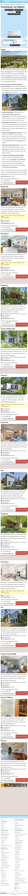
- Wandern (3, 875)
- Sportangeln (4, 880)
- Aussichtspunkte (5, 857)
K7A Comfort (5, 562)
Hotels (18, 11)
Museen (21, 163)
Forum (16, 826)
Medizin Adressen (19, 825)
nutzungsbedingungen (10, 893)
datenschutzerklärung (18, 893)
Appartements (9, 9)
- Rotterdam (17, 865)
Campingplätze (18, 9)
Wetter (2, 828)
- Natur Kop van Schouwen (21, 882)
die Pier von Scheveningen (11, 167)
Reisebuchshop (18, 828)
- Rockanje (17, 867)
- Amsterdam (18, 849)
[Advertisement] (14, 22)
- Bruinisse (17, 875)
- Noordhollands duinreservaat (18, 843)
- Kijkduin (3, 842)
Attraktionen (4, 859)
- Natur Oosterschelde (20, 878)
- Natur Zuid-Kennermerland (18, 847)
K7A (2, 607)
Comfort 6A (4, 422)
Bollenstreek (18, 857)
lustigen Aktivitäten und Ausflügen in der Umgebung (15, 77)
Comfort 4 (4, 375)
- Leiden (16, 856)
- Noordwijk (17, 861)
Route (16, 822)
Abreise (9, 34)
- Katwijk (17, 862)
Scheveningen (8, 71)
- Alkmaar (17, 839)
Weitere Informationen (8, 182)
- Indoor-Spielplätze (5, 865)
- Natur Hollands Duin (20, 859)
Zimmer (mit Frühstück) (14, 14)
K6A (2, 470)
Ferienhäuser (11, 11)
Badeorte (3, 823)
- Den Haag (17, 864)
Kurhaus (23, 165)
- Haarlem (17, 851)
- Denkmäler (4, 855)
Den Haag (21, 71)
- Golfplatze (3, 877)
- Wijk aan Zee (18, 845)
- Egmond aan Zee (19, 840)
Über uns (17, 886)
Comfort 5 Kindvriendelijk (8, 654)
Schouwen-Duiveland (20, 870)
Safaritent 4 (4, 285)
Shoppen (3, 881)
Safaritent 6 (4, 514)
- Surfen (3, 878)
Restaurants (5, 149)
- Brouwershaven (19, 874)
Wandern (11, 132)
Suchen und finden (14, 36)
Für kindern (3, 827)
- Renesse (17, 872)
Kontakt (16, 890)
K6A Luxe (4, 741)
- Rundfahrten (4, 860)
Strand (2, 851)
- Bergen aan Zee (19, 835)
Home (2, 819)
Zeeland (16, 869)
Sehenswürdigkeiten (5, 852)
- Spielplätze (4, 864)
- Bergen (17, 837)
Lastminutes (4, 847)
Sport (2, 872)
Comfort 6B (4, 186)
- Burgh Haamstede (19, 880)
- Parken (17, 823)
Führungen (3, 870)
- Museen (3, 854)
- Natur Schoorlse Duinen (21, 834)
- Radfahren (3, 873)
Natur (2, 868)
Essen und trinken (5, 885)
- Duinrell (3, 840)
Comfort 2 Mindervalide (8, 329)
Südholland (17, 854)
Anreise (9, 32)
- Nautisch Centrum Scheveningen (5, 835)
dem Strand (8, 75)
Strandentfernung (6, 176)
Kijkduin (3, 50)
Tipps (2, 825)
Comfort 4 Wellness (7, 697)
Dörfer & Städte (4, 867)
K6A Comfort (5, 233)
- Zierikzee (17, 877)
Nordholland (17, 832)
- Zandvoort (17, 852)
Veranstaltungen (5, 883)
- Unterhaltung (4, 862)
